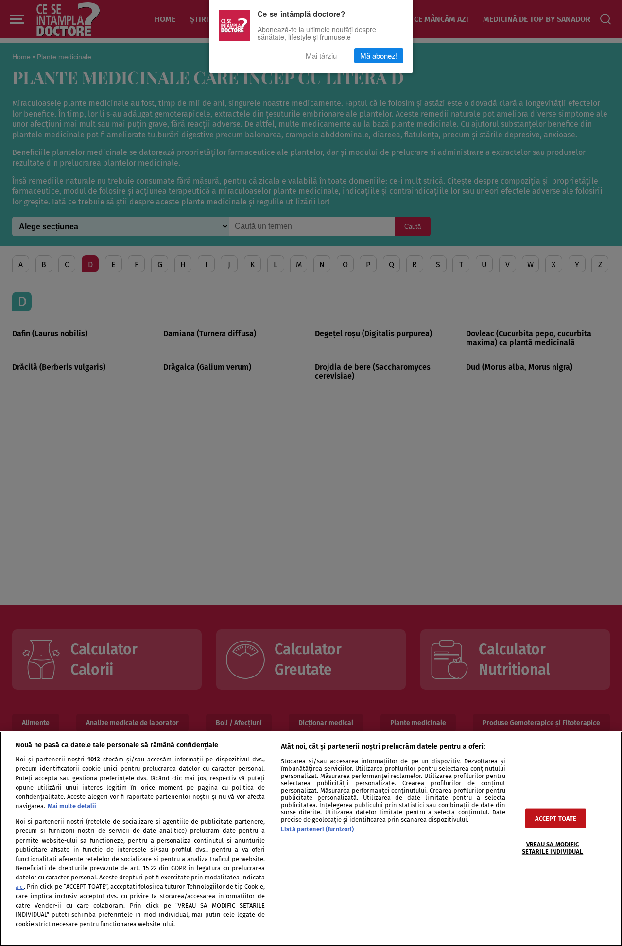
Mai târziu (321, 56)
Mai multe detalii (72, 806)
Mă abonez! (378, 56)
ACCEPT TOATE (556, 818)
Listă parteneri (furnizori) (317, 829)
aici (20, 887)
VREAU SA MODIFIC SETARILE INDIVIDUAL (552, 847)
